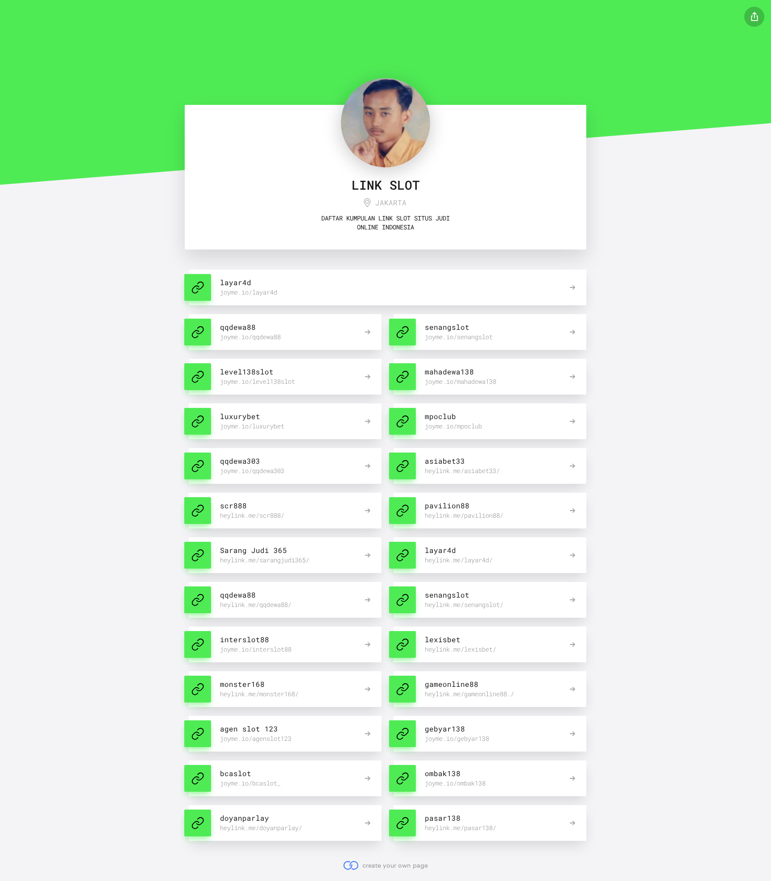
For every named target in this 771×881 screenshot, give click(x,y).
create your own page (394, 865)
